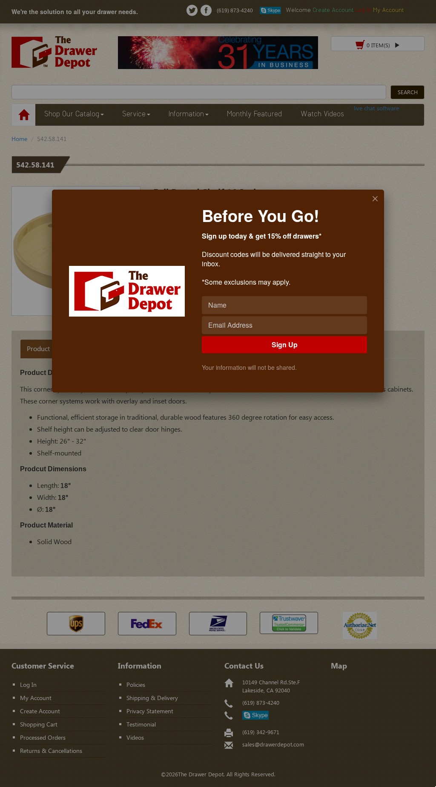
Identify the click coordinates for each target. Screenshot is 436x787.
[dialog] (218, 291)
